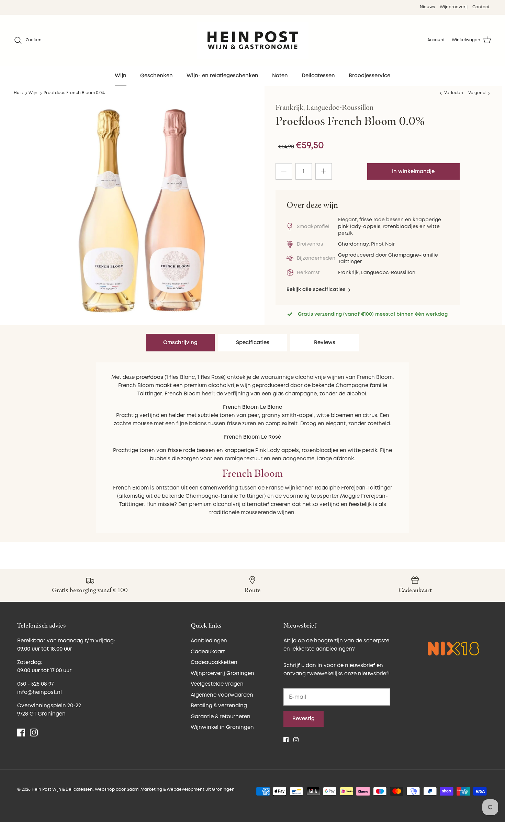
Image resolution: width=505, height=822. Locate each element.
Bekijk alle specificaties (317, 289)
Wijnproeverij (454, 7)
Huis (18, 93)
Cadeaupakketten (214, 662)
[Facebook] (21, 732)
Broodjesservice (369, 75)
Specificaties (252, 342)
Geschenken (156, 75)
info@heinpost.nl (39, 692)
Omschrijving (180, 342)
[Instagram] (34, 732)
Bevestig (303, 718)
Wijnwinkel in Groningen (222, 727)
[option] (141, 210)
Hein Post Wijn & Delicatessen (62, 789)
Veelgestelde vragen (217, 684)
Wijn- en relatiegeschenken (222, 75)
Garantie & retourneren (220, 716)
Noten (280, 75)
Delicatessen (318, 75)
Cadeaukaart (208, 651)
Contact (481, 7)
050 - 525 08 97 (35, 684)
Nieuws (427, 7)
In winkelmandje (413, 171)
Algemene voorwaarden (222, 695)
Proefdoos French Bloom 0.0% (74, 93)
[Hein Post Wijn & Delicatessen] (252, 40)
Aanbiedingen (209, 640)
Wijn (120, 75)
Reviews (324, 342)
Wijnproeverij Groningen (222, 673)
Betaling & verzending (219, 705)
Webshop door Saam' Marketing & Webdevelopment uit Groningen (165, 789)
